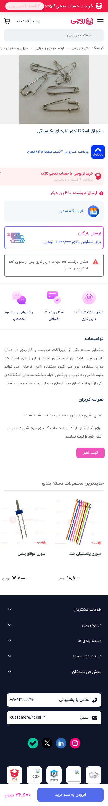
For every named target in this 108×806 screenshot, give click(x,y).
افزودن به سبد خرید (70, 794)
